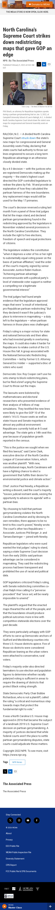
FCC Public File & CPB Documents (21, 871)
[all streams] (51, 906)
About (9, 833)
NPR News (17, 762)
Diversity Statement (15, 859)
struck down (28, 138)
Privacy (9, 840)
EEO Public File (12, 846)
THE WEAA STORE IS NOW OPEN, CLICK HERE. (27, 12)
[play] (4, 906)
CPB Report (11, 865)
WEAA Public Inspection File (18, 852)
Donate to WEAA (41, 4)
